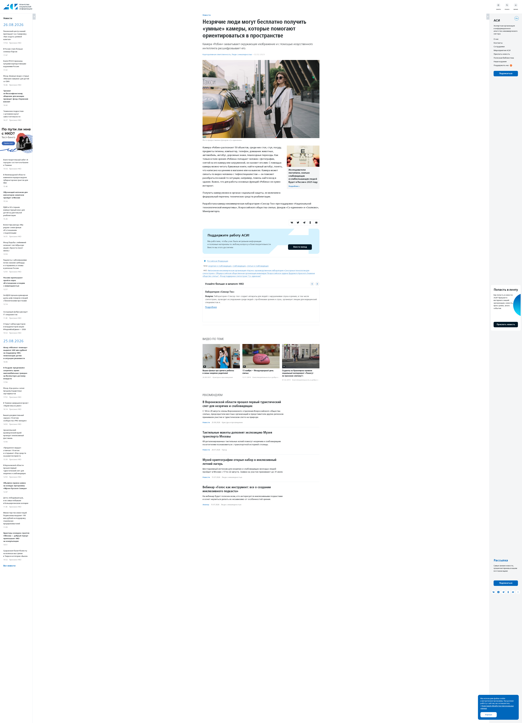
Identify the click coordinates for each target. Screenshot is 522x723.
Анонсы (206, 505)
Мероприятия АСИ (502, 50)
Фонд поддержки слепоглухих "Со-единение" (240, 276)
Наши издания (500, 61)
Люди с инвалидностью (242, 54)
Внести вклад (300, 247)
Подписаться (505, 73)
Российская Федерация (217, 261)
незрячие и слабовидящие (220, 266)
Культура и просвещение (223, 377)
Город (224, 450)
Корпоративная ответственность (217, 54)
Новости (207, 15)
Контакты (498, 43)
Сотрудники (499, 46)
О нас (496, 39)
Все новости (9, 566)
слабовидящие (239, 266)
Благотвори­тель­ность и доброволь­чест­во (270, 377)
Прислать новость (502, 54)
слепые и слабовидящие (258, 266)
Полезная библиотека (504, 58)
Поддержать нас (501, 65)
